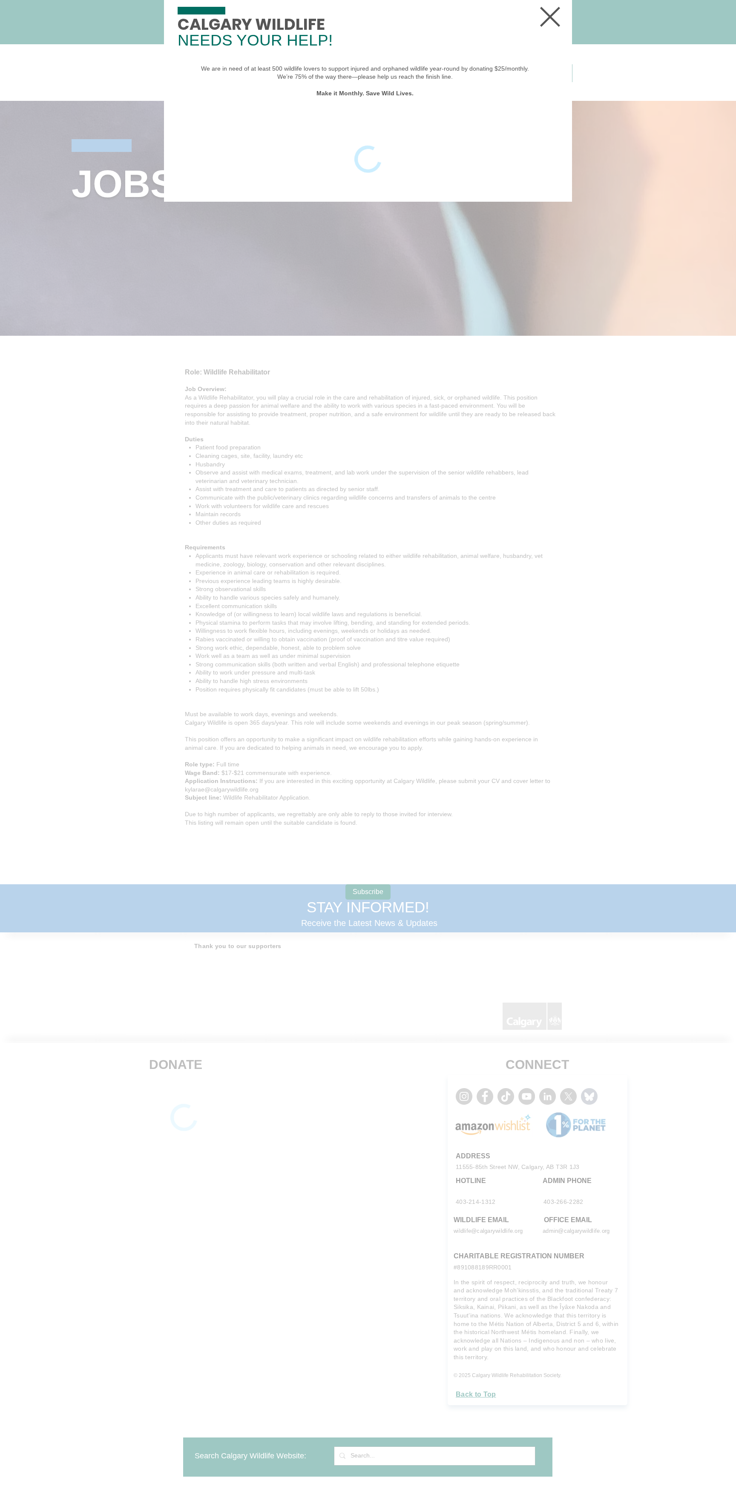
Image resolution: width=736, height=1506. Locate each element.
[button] (550, 17)
